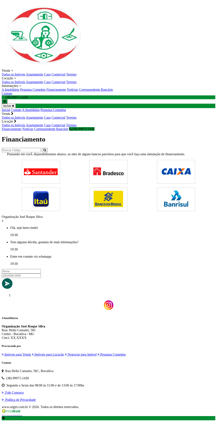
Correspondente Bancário (96, 89)
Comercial (58, 74)
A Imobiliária (10, 89)
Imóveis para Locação (49, 354)
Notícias (72, 89)
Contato (7, 93)
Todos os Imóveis (13, 74)
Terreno (71, 74)
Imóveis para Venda (17, 354)
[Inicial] (44, 67)
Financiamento (56, 89)
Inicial (6, 110)
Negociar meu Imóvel (82, 354)
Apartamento (34, 74)
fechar (7, 105)
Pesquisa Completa (33, 89)
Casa (47, 74)
